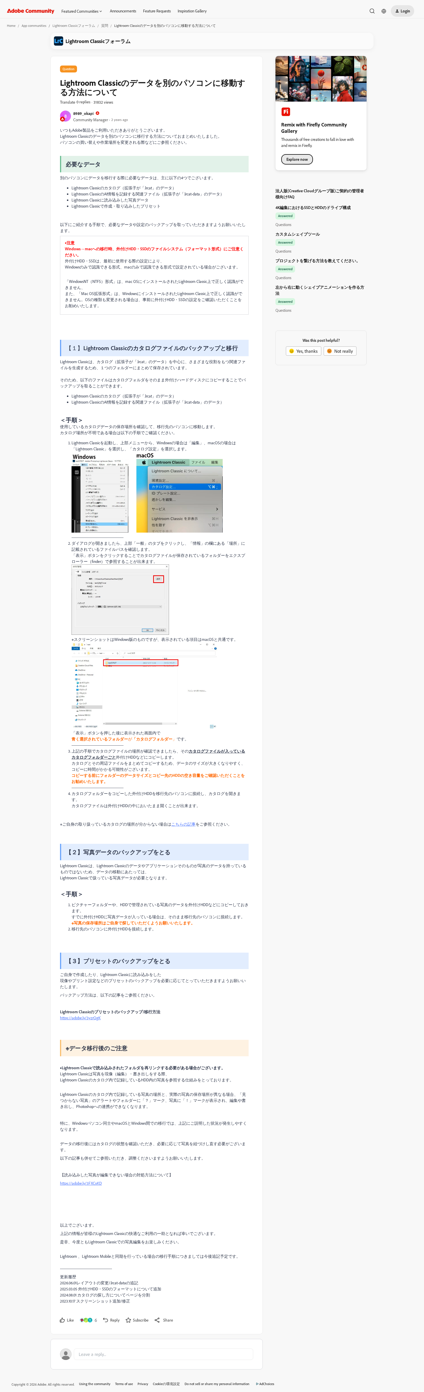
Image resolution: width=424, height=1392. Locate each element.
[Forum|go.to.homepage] (31, 11)
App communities (34, 25)
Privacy (143, 1384)
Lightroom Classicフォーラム (73, 25)
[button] (402, 11)
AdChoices (266, 1384)
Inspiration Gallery (192, 10)
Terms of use (124, 1384)
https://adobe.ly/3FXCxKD (81, 1183)
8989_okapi (83, 113)
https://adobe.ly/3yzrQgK (80, 1017)
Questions (283, 224)
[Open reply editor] (156, 1354)
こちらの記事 (183, 824)
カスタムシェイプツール (297, 234)
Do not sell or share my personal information (217, 1384)
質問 (104, 25)
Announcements (123, 10)
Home (11, 25)
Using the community (94, 1384)
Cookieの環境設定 (166, 1384)
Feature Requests (157, 10)
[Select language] (384, 11)
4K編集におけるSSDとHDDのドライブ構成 (313, 207)
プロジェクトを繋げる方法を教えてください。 (317, 260)
